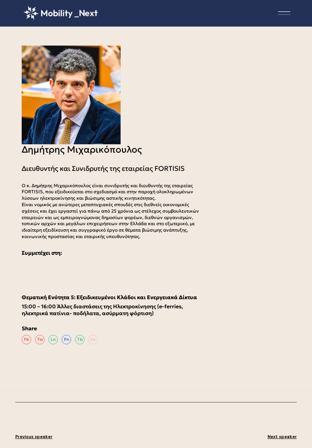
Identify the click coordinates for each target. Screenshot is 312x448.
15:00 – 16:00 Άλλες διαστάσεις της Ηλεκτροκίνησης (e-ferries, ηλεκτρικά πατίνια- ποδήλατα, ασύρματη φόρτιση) (102, 310)
